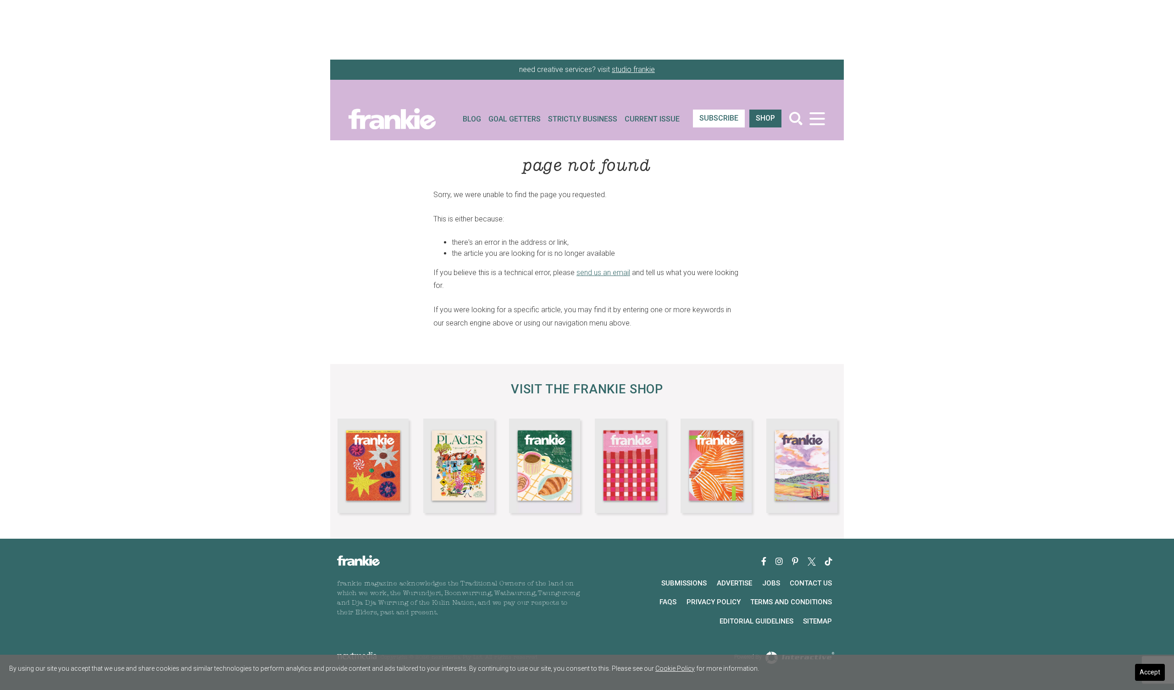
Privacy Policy (714, 602)
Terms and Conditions (791, 602)
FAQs (667, 602)
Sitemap (817, 621)
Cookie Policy (675, 668)
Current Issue (652, 119)
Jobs (771, 583)
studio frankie (633, 69)
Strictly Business (582, 119)
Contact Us (811, 583)
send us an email (603, 272)
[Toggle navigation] (817, 118)
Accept (1150, 672)
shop (765, 118)
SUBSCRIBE (718, 118)
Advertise (734, 583)
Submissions (684, 583)
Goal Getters (514, 119)
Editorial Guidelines (756, 621)
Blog (472, 119)
